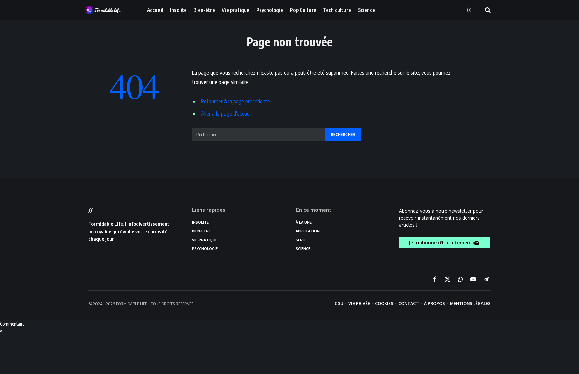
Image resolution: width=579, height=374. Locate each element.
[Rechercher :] (259, 134)
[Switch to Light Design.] (469, 10)
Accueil (155, 10)
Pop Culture (303, 10)
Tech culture (337, 10)
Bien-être (204, 10)
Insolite (178, 10)
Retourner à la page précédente (235, 101)
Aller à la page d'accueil (226, 113)
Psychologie (269, 10)
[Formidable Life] (110, 10)
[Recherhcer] (483, 10)
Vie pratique (236, 10)
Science (366, 10)
